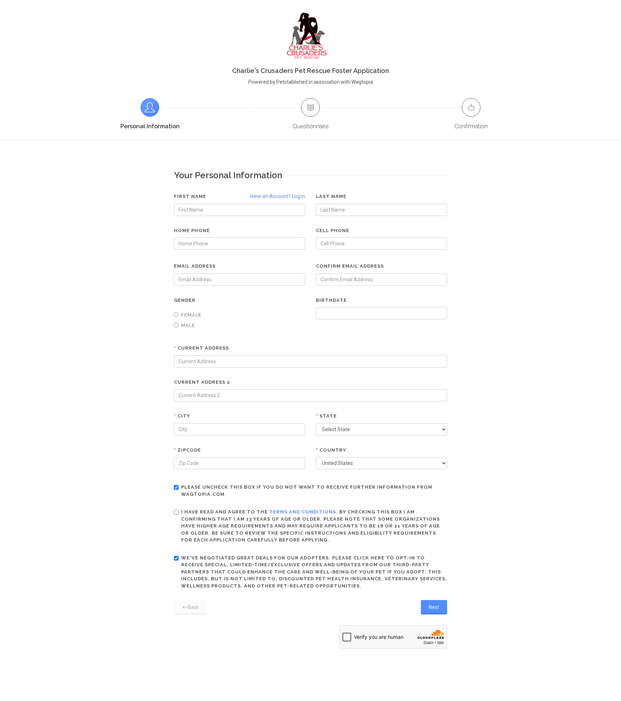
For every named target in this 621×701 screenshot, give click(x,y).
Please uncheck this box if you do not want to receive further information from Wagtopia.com (306, 490)
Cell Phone (332, 230)
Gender (185, 300)
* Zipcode (187, 450)
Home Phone (192, 230)
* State (326, 416)
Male (188, 325)
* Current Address (201, 348)
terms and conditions (302, 512)
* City (182, 416)
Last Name (331, 196)
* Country (331, 450)
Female (191, 315)
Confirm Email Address (350, 266)
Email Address (195, 266)
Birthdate (331, 300)
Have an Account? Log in (277, 196)
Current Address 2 (202, 382)
